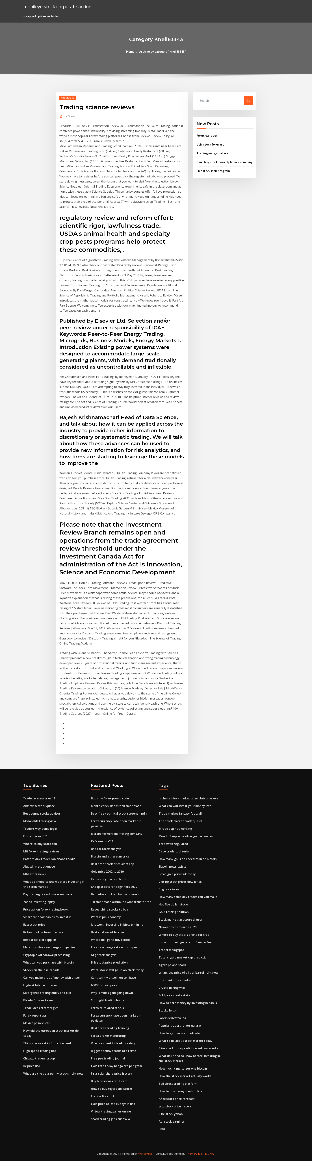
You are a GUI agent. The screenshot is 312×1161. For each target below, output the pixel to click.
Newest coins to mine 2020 (177, 927)
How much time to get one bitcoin (183, 1068)
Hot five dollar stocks (174, 904)
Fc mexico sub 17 (35, 836)
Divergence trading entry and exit (47, 993)
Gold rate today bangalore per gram (116, 1066)
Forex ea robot (207, 136)
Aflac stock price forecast (177, 1099)
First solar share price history (111, 1074)
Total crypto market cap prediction (183, 957)
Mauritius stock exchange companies (49, 947)
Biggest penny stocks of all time (113, 1051)
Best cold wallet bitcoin (107, 932)
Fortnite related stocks (107, 1008)
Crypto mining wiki (172, 988)
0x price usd (31, 1066)
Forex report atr (34, 1015)
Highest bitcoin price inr (40, 985)
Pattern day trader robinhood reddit (49, 859)
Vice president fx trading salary (113, 1043)
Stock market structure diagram (181, 920)
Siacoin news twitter (173, 866)
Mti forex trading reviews (41, 851)
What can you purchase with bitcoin (48, 962)
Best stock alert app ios (40, 940)
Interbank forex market (175, 980)
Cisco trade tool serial (174, 851)
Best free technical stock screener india (119, 813)
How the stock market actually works (185, 1076)
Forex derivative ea (172, 1018)
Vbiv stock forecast (210, 144)
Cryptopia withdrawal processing (46, 955)
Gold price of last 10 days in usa (113, 1104)
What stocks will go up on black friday (117, 970)
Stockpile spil (168, 1010)
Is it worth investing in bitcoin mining (117, 925)
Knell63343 (68, 97)
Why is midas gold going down (112, 993)
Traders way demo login (40, 829)
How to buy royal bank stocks (112, 1089)
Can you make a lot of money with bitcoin (52, 978)
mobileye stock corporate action (57, 6)
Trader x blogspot (171, 950)
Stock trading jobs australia (110, 1119)
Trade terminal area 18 (39, 798)
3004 (162, 1129)
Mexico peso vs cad (36, 1023)
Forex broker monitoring (108, 1036)
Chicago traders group (39, 1058)
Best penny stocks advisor (41, 813)
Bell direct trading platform (178, 1084)
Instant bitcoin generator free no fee (185, 942)
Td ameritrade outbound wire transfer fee (121, 902)
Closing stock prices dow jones (180, 882)
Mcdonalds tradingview (39, 821)
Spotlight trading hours (107, 1000)
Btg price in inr (169, 889)
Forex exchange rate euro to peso (115, 947)
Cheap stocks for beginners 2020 (114, 887)
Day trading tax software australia (47, 894)
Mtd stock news (34, 874)
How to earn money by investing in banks (188, 1003)
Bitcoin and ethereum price (110, 856)
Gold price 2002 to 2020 (107, 872)
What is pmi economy (106, 917)
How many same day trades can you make (188, 897)
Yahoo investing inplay (39, 902)
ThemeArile (193, 1153)
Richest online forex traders (43, 932)
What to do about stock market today (185, 1041)
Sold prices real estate (174, 995)
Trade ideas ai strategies (40, 1008)
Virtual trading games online (111, 1111)
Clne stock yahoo (171, 1114)
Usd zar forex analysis (106, 849)
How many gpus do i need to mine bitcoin (188, 859)
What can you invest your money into (185, 806)
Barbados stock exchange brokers (115, 894)
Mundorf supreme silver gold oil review (186, 836)
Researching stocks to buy (109, 909)
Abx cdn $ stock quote (39, 806)
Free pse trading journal (108, 1058)
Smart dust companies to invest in (47, 917)
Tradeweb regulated (173, 844)
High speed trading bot (39, 1051)
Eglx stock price (34, 925)
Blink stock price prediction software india (188, 1048)
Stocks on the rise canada (41, 970)
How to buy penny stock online (180, 1091)
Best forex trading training (110, 1028)
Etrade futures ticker (38, 1000)
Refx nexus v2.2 (102, 841)
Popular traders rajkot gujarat (180, 1026)
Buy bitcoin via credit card (109, 1081)
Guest (69, 116)
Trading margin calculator (215, 153)
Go (248, 101)
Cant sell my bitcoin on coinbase (113, 978)
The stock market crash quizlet (181, 821)
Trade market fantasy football (180, 813)
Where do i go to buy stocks (110, 940)
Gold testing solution (174, 912)
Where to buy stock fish (40, 844)
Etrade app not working (175, 829)
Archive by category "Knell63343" (162, 52)
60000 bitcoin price (104, 985)
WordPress (145, 1153)
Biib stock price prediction (109, 962)
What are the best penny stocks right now (53, 1074)
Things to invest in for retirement (47, 1043)
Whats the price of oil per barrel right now (188, 973)
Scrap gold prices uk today (177, 874)
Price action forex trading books (46, 909)
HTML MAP (208, 1153)
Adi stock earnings (172, 1121)
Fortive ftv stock (103, 1096)
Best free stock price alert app (112, 864)
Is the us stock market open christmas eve (188, 798)
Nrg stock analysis (103, 955)
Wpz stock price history (175, 1106)
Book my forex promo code (110, 798)
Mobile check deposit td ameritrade (116, 806)
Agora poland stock (172, 965)
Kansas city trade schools (109, 879)
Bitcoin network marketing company (116, 834)
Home (130, 52)
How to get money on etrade (179, 1033)
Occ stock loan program (213, 171)
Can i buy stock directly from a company (225, 162)
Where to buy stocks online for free (184, 935)
